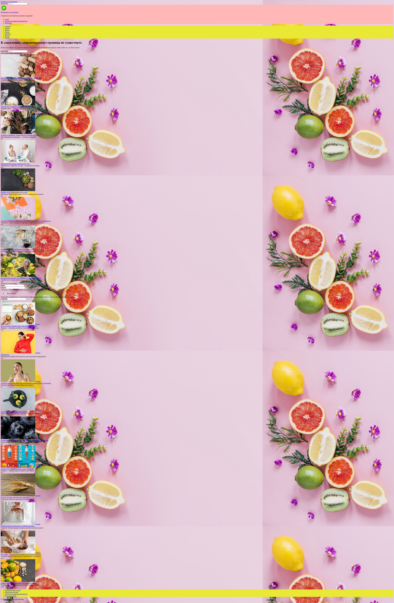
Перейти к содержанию (9, 2)
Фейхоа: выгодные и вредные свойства (14, 412)
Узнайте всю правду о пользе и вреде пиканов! (17, 469)
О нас (7, 19)
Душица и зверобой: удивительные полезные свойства (20, 135)
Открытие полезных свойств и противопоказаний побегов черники (24, 440)
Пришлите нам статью (13, 590)
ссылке (71, 297)
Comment (4, 299)
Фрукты (8, 34)
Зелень (7, 28)
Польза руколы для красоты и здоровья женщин (17, 526)
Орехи (7, 32)
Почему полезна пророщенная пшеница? (15, 497)
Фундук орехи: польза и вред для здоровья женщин (19, 326)
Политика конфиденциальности (16, 21)
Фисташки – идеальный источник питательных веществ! (21, 554)
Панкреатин (5, 355)
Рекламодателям (10, 596)
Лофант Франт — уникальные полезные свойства (18, 583)
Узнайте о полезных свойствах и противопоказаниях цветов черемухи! (26, 221)
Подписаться (6, 301)
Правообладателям (11, 592)
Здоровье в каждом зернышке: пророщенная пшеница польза (22, 249)
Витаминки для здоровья (9, 12)
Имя (3, 285)
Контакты (8, 23)
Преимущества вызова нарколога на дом (15, 164)
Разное (7, 37)
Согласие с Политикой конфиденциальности (17, 290)
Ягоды (7, 36)
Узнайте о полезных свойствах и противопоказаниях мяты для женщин (26, 383)
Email (3, 288)
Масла (7, 30)
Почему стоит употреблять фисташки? (14, 192)
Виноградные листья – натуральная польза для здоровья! (21, 278)
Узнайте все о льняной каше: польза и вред (16, 107)
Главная (7, 26)
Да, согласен (11, 293)
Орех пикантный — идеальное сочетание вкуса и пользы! (21, 78)
